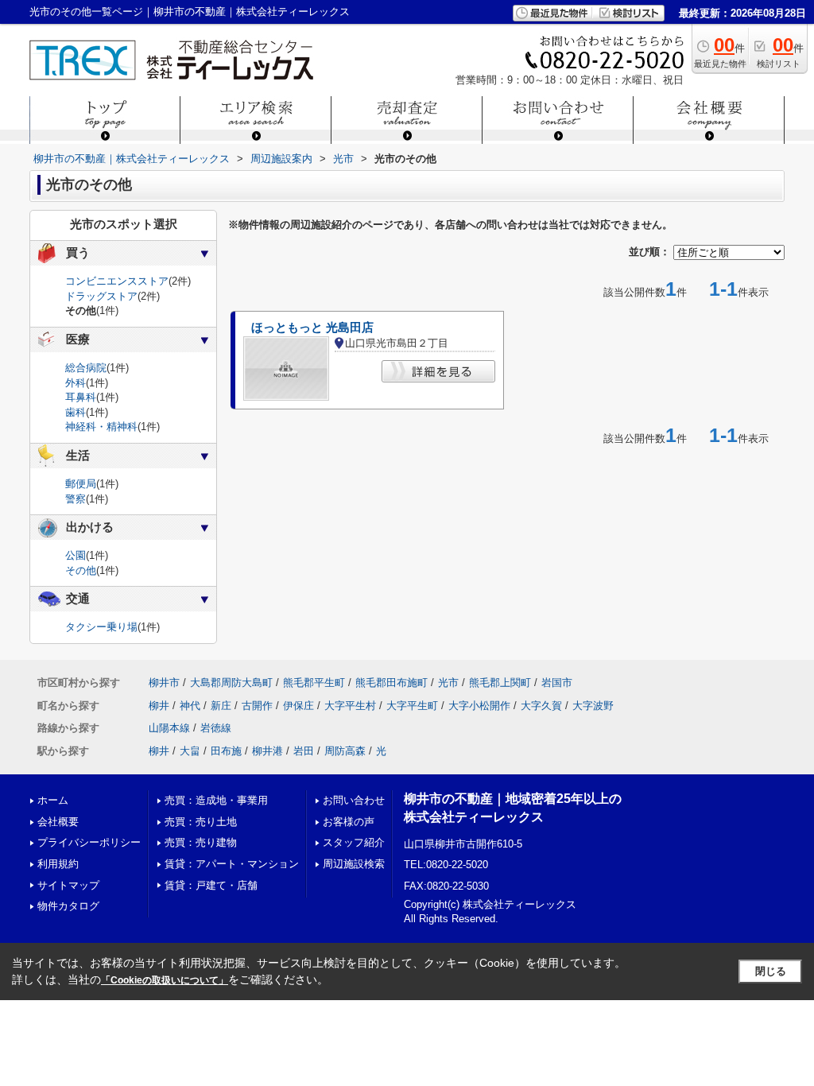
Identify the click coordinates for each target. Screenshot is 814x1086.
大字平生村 (350, 706)
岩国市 (556, 682)
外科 (75, 383)
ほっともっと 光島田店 (312, 327)
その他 (80, 570)
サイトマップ (68, 885)
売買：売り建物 (201, 842)
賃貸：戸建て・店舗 (211, 885)
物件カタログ (68, 906)
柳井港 (267, 751)
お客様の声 (348, 822)
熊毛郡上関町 (500, 682)
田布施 (226, 751)
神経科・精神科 (101, 426)
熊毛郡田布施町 (391, 682)
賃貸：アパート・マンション (232, 864)
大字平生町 (412, 706)
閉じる (770, 971)
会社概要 (58, 822)
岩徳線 (215, 728)
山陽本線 (169, 728)
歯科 (75, 412)
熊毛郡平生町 (314, 682)
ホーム (52, 800)
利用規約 (58, 864)
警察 (75, 499)
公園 (75, 555)
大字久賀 (541, 706)
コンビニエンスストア (117, 281)
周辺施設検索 (354, 864)
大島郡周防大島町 (231, 682)
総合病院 (86, 368)
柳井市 (164, 682)
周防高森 (345, 751)
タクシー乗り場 (101, 627)
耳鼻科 (80, 397)
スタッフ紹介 (354, 842)
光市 (448, 682)
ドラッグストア (101, 296)
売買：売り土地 (201, 822)
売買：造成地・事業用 (216, 800)
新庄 (221, 706)
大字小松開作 (479, 706)
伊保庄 (298, 706)
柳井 (159, 706)
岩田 (303, 751)
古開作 (257, 706)
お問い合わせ (354, 800)
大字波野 (593, 706)
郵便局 (80, 484)
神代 (190, 706)
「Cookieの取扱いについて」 (164, 980)
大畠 (190, 751)
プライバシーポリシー (89, 842)
